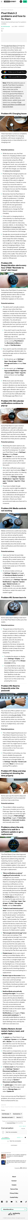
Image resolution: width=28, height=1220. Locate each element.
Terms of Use (14, 1189)
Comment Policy (11, 1123)
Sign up (24, 1126)
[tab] (5, 1137)
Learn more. (25, 7)
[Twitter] (16, 1201)
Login (25, 1)
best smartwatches (14, 54)
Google (2, 1106)
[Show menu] (1, 1)
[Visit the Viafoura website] (23, 1168)
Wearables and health (7, 9)
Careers (14, 1185)
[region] (14, 1147)
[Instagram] (7, 1201)
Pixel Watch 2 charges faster (12, 227)
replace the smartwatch (12, 171)
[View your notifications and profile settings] (25, 1137)
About (14, 1176)
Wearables (23, 1106)
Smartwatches (18, 1106)
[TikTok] (26, 1201)
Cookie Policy (14, 1197)
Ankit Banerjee (6, 26)
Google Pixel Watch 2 (11, 46)
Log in (20, 1126)
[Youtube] (11, 1201)
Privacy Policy (14, 1193)
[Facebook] (2, 1201)
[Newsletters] (21, 1201)
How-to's (3, 1104)
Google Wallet (16, 715)
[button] (14, 1)
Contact (14, 1180)
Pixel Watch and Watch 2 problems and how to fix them (14, 105)
